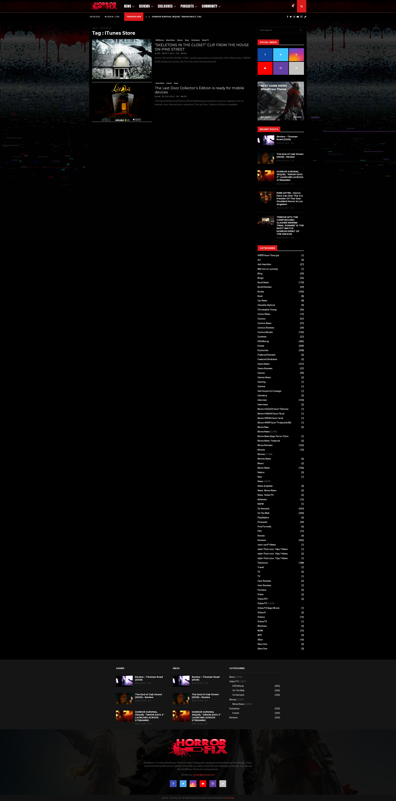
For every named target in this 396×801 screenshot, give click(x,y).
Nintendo (262, 499)
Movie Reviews (265, 445)
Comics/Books (265, 332)
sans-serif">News (267, 544)
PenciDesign (228, 798)
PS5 (260, 531)
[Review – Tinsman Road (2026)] (266, 140)
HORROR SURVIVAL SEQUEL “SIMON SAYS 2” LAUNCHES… (181, 16)
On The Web (263, 513)
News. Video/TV (266, 495)
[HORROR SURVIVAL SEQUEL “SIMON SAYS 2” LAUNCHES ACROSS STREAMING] (266, 175)
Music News (264, 468)
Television (263, 563)
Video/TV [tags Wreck (268, 608)
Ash (159, 53)
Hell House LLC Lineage (269, 391)
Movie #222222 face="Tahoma (273, 409)
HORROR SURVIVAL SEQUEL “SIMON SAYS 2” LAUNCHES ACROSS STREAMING (290, 176)
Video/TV (205, 40)
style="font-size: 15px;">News (273, 553)
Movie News (170, 40)
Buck (260, 296)
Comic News (264, 314)
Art (259, 260)
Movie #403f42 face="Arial (271, 413)
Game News (160, 83)
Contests (262, 336)
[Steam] (305, 17)
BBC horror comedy (268, 269)
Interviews (263, 404)
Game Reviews (265, 368)
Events (261, 346)
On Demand (195, 40)
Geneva (261, 386)
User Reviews (264, 581)
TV (259, 572)
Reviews (144, 6)
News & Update (265, 486)
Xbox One (262, 644)
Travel (261, 567)
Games (169, 83)
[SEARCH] (300, 30)
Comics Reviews (266, 327)
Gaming (262, 382)
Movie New (263, 427)
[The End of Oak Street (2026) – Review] (266, 158)
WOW (260, 630)
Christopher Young (267, 309)
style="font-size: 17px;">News (273, 558)
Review (261, 535)
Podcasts (187, 6)
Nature (261, 472)
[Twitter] (291, 17)
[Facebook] (287, 17)
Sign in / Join (113, 17)
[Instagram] (294, 17)
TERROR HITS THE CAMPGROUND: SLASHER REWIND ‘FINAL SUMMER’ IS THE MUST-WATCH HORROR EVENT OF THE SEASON (290, 225)
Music (261, 463)
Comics (261, 318)
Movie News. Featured (269, 441)
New (260, 477)
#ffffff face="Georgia (268, 255)
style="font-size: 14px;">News (273, 549)
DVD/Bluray (160, 40)
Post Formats (264, 526)
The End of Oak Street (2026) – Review (290, 155)
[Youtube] (298, 17)
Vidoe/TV (262, 621)
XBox (260, 639)
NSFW (261, 504)
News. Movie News (267, 490)
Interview (262, 400)
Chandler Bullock (266, 305)
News (127, 6)
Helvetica (262, 395)
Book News (263, 282)
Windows (262, 626)
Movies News (264, 458)
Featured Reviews (266, 355)
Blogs (261, 278)
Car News (262, 300)
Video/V (262, 612)
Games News (264, 377)
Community (209, 6)
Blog (260, 273)
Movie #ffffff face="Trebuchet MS (274, 422)
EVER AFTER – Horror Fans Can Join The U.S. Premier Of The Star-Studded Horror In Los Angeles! (290, 199)
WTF (260, 635)
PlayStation (263, 517)
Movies (180, 40)
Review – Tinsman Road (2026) (287, 138)
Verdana (262, 590)
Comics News (264, 323)
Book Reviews (265, 287)
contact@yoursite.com (204, 775)
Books (261, 291)
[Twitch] (301, 17)
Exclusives (165, 6)
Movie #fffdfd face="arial (270, 418)
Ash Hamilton (264, 264)
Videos (261, 617)
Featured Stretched (267, 359)
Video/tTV (263, 599)
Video (261, 594)
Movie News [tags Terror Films (273, 436)
